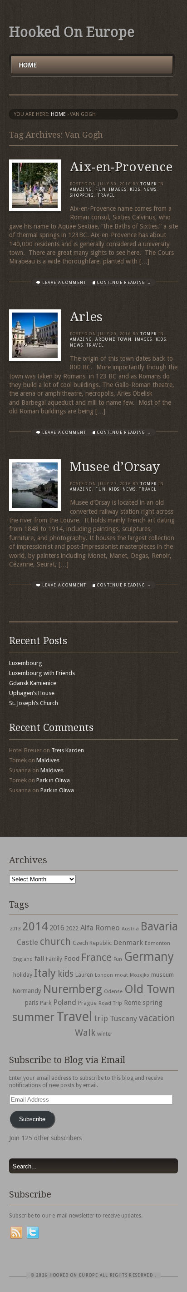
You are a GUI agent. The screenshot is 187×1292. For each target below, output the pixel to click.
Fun (100, 189)
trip (101, 1018)
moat (121, 975)
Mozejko (139, 975)
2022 (72, 928)
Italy (45, 972)
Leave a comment (64, 282)
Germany (149, 956)
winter (105, 1034)
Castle (27, 942)
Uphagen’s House (31, 693)
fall (39, 958)
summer (33, 1017)
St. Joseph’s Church (33, 703)
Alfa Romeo (100, 927)
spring (152, 1003)
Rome (132, 1002)
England (23, 959)
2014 (35, 926)
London (104, 975)
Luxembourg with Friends (42, 673)
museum (162, 974)
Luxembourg (25, 663)
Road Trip (110, 1003)
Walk (85, 1032)
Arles (86, 316)
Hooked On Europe (71, 32)
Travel (74, 1016)
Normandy (26, 990)
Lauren (84, 974)
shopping (82, 195)
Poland (64, 1002)
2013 (15, 928)
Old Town (149, 989)
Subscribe (32, 1119)
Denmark (128, 943)
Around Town (113, 339)
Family (54, 959)
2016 (56, 928)
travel (106, 195)
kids (66, 974)
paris (31, 1002)
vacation (157, 1018)
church (55, 941)
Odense (113, 991)
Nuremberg (72, 989)
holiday (22, 974)
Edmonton (157, 943)
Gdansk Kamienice (32, 683)
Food (71, 958)
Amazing (81, 189)
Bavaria (159, 926)
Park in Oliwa (53, 780)
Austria (130, 929)
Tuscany (123, 1018)
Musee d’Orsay (115, 466)
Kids (135, 189)
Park (45, 1002)
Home (28, 65)
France (96, 957)
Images (118, 189)
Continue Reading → (124, 282)
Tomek (148, 184)
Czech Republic (92, 942)
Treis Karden (67, 750)
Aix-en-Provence (121, 166)
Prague (87, 1002)
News (150, 189)
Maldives (47, 760)
